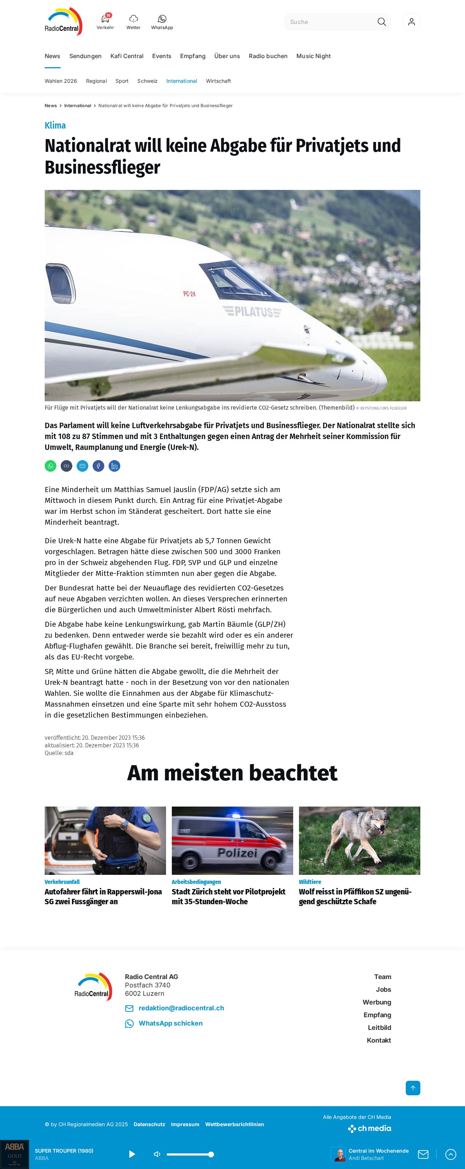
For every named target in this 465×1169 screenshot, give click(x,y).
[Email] (82, 466)
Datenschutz (149, 1124)
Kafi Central (126, 56)
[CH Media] (357, 1127)
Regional (96, 81)
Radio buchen (268, 56)
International (181, 81)
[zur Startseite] (63, 21)
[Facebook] (98, 466)
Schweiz (147, 81)
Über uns (227, 56)
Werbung (377, 1002)
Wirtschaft (218, 81)
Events (161, 56)
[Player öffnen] (450, 1154)
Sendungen (85, 56)
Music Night (313, 56)
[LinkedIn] (114, 466)
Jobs (383, 989)
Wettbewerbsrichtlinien (234, 1124)
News (53, 56)
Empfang (193, 56)
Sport (122, 81)
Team (382, 977)
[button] (162, 22)
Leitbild (379, 1027)
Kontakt (379, 1040)
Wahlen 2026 (61, 81)
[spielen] (131, 1154)
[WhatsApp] (50, 466)
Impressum (185, 1124)
